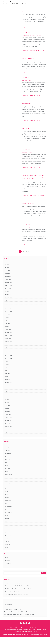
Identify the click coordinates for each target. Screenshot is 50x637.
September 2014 (8, 358)
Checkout (43, 625)
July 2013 (7, 396)
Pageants (7, 518)
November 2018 (8, 297)
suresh (6, 604)
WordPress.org (8, 566)
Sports (6, 532)
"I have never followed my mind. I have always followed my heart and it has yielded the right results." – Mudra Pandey (33, 177)
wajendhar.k (25, 27)
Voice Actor (7, 544)
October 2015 (8, 338)
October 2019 (8, 288)
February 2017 (8, 305)
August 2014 (7, 361)
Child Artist (7, 468)
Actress (31, 95)
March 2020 (7, 273)
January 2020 (8, 279)
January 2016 (8, 329)
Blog (6, 456)
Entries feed (7, 560)
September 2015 (8, 341)
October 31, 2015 (26, 9)
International (7, 494)
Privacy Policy (17, 631)
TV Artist (7, 541)
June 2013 (7, 399)
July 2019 (7, 291)
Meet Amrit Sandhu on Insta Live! (12, 591)
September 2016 (8, 311)
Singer (6, 526)
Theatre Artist (8, 535)
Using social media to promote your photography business (16, 582)
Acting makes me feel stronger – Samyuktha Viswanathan (16, 594)
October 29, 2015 (26, 55)
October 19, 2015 (26, 224)
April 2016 (7, 323)
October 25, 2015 (26, 126)
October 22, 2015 (26, 172)
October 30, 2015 (26, 32)
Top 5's (6, 538)
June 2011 (7, 435)
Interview (7, 497)
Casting (6, 465)
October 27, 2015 (26, 100)
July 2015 (7, 347)
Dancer (6, 471)
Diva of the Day (19, 627)
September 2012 (8, 417)
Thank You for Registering (27, 631)
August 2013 (7, 393)
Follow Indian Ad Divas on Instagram (32, 627)
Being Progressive (26, 103)
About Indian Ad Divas (8, 625)
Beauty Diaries (8, 453)
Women (6, 547)
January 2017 (8, 308)
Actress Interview (8, 447)
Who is (10, 604)
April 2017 (7, 302)
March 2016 (7, 326)
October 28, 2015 (26, 77)
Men (6, 503)
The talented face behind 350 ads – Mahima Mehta (21, 611)
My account (39, 629)
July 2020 (7, 264)
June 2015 (7, 349)
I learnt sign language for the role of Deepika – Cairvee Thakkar (17, 585)
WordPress (32, 634)
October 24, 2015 (26, 149)
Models (6, 509)
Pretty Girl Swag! (26, 227)
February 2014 (8, 379)
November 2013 (8, 385)
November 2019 (8, 285)
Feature (31, 27)
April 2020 (7, 270)
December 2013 (8, 382)
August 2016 (7, 314)
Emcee (6, 477)
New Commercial (33, 50)
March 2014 (7, 376)
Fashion (6, 480)
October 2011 (8, 423)
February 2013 (8, 411)
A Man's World (25, 128)
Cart (38, 625)
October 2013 (8, 388)
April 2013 (7, 405)
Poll (6, 521)
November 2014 (8, 355)
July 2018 (7, 300)
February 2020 (8, 276)
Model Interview (33, 195)
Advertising (32, 244)
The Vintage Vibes (26, 80)
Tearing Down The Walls (28, 203)
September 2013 (8, 391)
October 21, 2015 (26, 201)
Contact (12, 627)
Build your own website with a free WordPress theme (25, 625)
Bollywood (7, 459)
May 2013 (7, 402)
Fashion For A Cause (27, 152)
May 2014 (7, 370)
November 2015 (8, 335)
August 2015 (7, 344)
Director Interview (8, 474)
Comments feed (8, 563)
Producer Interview (9, 524)
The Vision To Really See (28, 58)
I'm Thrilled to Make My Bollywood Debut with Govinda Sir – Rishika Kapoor (20, 588)
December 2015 (8, 332)
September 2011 (8, 426)
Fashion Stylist (8, 482)
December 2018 (8, 294)
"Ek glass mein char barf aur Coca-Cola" (31, 35)
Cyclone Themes (43, 634)
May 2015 (7, 352)
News (31, 71)
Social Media (7, 529)
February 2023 (8, 261)
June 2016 (7, 320)
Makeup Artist (8, 500)
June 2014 (7, 367)
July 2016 (7, 317)
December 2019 (8, 282)
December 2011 (8, 420)
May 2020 (7, 267)
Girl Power (7, 491)
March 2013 (7, 408)
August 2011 (7, 429)
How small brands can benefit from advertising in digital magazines (18, 629)
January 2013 (8, 414)
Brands (6, 462)
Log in (6, 557)
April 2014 (7, 373)
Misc (34, 629)
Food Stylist (7, 488)
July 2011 (7, 432)
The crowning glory (27, 11)
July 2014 (7, 364)
